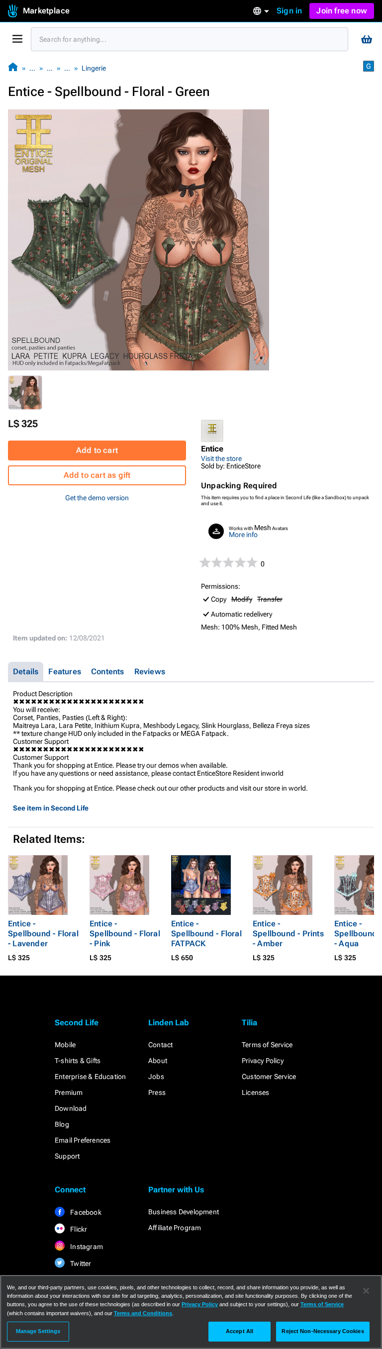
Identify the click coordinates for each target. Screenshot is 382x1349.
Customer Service (269, 1076)
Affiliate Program (174, 1228)
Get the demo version (97, 498)
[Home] (13, 68)
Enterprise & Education (90, 1076)
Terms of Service (267, 1045)
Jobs (156, 1076)
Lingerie (94, 68)
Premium (69, 1092)
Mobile (65, 1045)
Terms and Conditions (143, 1313)
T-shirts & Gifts (77, 1061)
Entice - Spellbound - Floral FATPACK (206, 933)
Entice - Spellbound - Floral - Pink (125, 933)
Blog (62, 1124)
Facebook (85, 1212)
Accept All (239, 1331)
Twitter (80, 1263)
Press (157, 1092)
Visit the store (221, 458)
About (157, 1061)
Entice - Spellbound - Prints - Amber (288, 933)
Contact (160, 1045)
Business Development (183, 1212)
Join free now (341, 10)
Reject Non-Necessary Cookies (323, 1331)
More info (243, 535)
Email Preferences (82, 1140)
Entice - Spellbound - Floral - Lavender (43, 933)
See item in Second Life (51, 808)
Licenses (256, 1092)
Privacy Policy (263, 1061)
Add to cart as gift (97, 475)
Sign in (289, 10)
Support (67, 1156)
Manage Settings (38, 1331)
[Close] (366, 1291)
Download (71, 1108)
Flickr (78, 1229)
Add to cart (97, 450)
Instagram (86, 1247)
